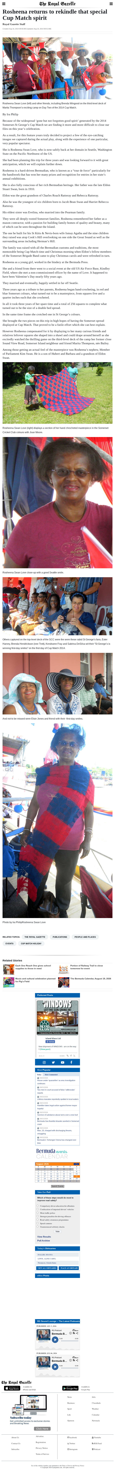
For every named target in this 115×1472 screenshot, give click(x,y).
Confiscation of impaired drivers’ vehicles (57, 1209)
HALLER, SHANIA (45, 1254)
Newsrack (96, 1420)
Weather (95, 1408)
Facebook (72, 1437)
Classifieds (96, 1403)
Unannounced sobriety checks (52, 1226)
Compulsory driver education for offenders (57, 1206)
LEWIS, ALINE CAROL (47, 1258)
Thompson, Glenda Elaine (47, 1263)
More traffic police (47, 1213)
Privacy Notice (42, 1448)
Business (71, 1403)
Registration (41, 1442)
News (69, 1397)
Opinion (70, 1420)
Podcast (97, 1449)
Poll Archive (43, 1240)
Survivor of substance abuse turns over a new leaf (57, 1115)
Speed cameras (46, 1223)
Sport (69, 1408)
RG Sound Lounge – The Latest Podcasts (58, 1321)
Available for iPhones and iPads (29, 1388)
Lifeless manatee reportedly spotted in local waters (57, 1099)
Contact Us (15, 1443)
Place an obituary (69, 1268)
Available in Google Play (85, 1388)
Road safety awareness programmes (54, 1219)
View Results (44, 1236)
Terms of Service (42, 1454)
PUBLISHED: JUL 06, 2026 (47, 1353)
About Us (15, 1437)
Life (69, 1414)
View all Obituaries (47, 1268)
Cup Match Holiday (31, 943)
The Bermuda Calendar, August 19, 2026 (90, 978)
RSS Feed (97, 1443)
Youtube (97, 1437)
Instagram (73, 1449)
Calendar (95, 1414)
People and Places (85, 936)
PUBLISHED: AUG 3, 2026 (46, 1326)
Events (9, 943)
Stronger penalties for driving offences (55, 1216)
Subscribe (15, 1449)
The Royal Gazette (35, 936)
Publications (60, 936)
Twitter (72, 1443)
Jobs (94, 1397)
